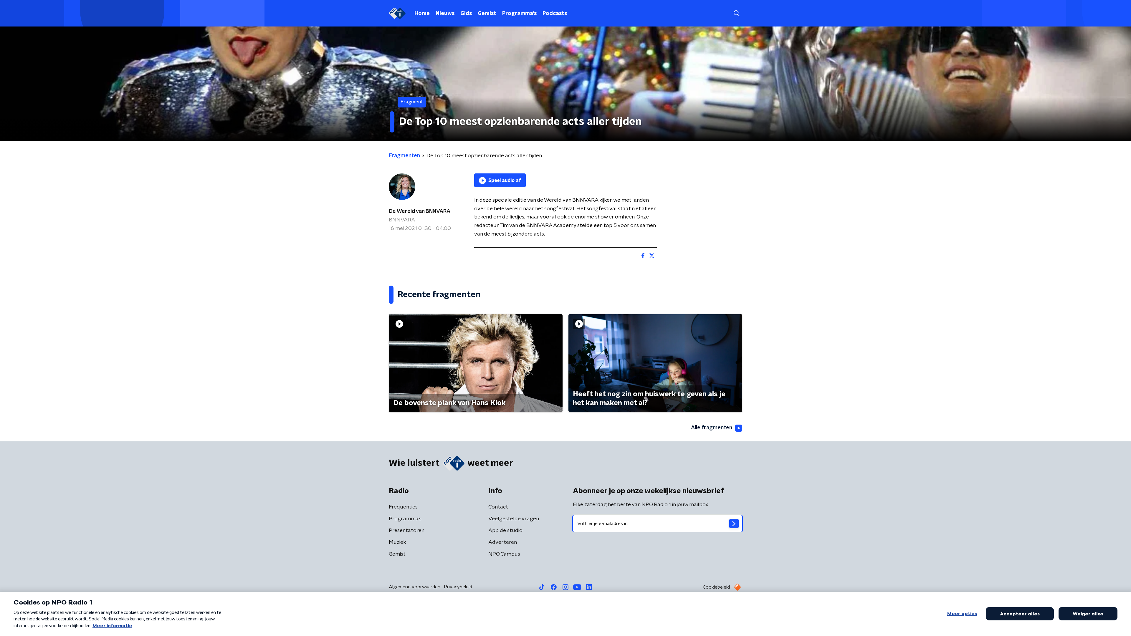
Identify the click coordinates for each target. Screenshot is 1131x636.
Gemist (487, 13)
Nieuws (445, 13)
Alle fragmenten (711, 427)
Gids (466, 13)
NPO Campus (504, 554)
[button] (736, 13)
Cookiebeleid (716, 587)
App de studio (505, 530)
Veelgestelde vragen (513, 518)
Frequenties (403, 507)
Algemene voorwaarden (414, 586)
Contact (498, 507)
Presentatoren (406, 530)
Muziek (397, 542)
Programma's (519, 13)
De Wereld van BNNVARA (419, 211)
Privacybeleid (458, 586)
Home (422, 13)
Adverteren (502, 542)
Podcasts (555, 13)
